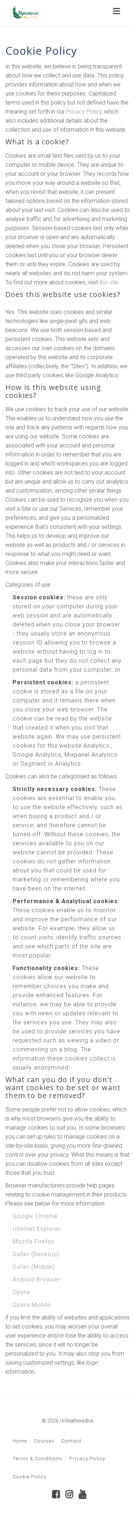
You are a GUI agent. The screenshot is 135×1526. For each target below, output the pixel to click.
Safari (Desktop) (36, 1254)
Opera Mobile (32, 1304)
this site (108, 282)
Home (20, 1441)
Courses (44, 1441)
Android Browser (36, 1279)
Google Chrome (35, 1216)
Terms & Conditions (37, 1458)
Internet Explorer (36, 1228)
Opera (21, 1292)
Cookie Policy (29, 1476)
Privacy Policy (84, 111)
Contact (71, 1441)
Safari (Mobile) (34, 1266)
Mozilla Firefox (34, 1241)
